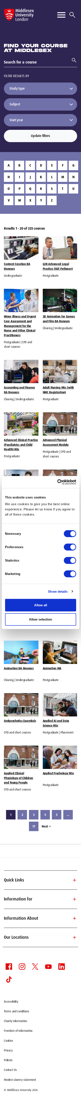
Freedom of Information (18, 1031)
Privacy (8, 1050)
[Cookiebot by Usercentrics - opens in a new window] (57, 482)
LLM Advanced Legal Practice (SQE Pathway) (58, 266)
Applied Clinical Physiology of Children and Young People (18, 777)
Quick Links (40, 880)
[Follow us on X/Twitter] (35, 967)
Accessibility (11, 1001)
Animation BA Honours (18, 668)
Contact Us (10, 1070)
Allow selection (40, 619)
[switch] (70, 547)
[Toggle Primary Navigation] (61, 15)
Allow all (40, 605)
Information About (40, 918)
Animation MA (52, 668)
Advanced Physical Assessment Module (56, 442)
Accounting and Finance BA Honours (19, 390)
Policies (8, 1060)
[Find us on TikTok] (9, 979)
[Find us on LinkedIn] (62, 967)
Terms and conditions (16, 1011)
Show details (58, 591)
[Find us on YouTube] (48, 967)
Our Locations (40, 937)
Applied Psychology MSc (58, 773)
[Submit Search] (72, 60)
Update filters (40, 135)
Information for (40, 899)
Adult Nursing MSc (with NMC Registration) (58, 390)
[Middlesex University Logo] (19, 15)
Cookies (8, 1041)
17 (33, 826)
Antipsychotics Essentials (20, 721)
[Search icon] (72, 15)
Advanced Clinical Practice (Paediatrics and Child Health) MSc (21, 444)
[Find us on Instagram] (22, 967)
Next (46, 826)
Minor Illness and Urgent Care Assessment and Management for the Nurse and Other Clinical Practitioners (20, 325)
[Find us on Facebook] (9, 967)
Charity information (15, 1021)
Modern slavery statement (20, 1080)
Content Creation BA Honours (17, 266)
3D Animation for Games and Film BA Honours (59, 318)
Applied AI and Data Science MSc (56, 723)
